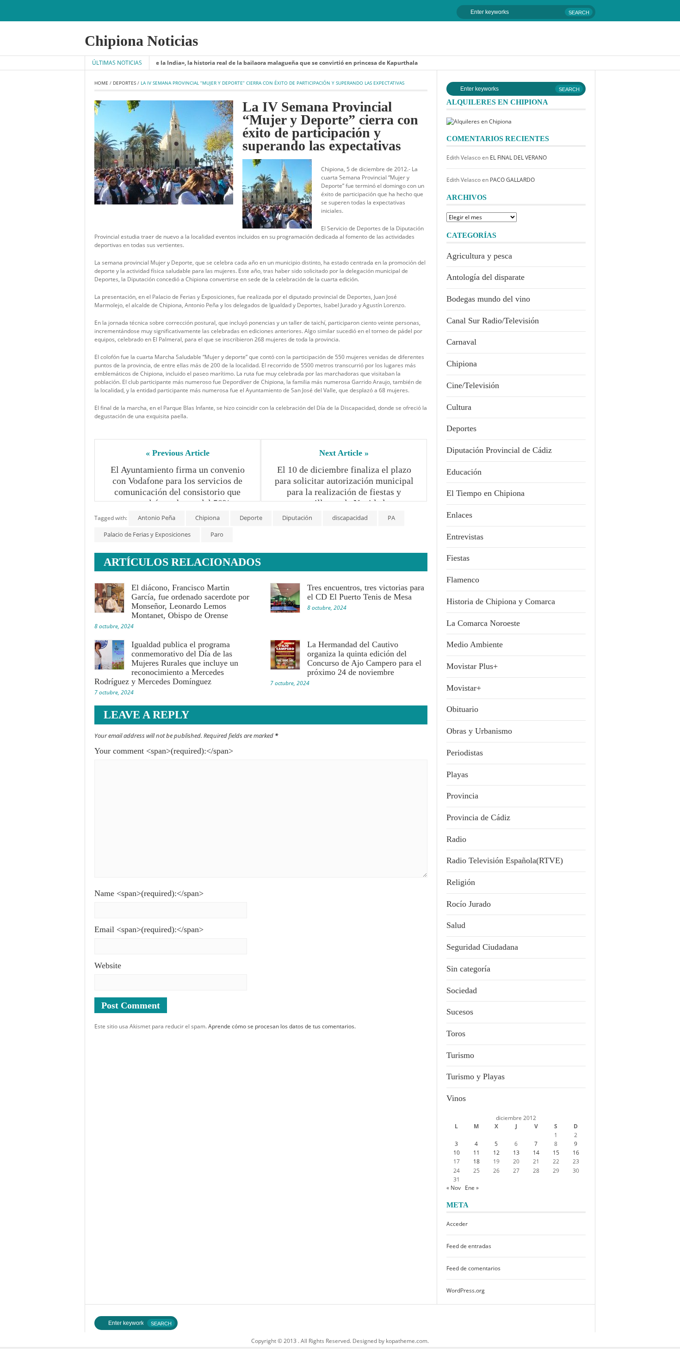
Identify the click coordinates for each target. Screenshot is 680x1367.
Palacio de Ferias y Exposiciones (147, 534)
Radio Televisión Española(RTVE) (504, 860)
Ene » (472, 1188)
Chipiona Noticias (141, 40)
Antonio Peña (156, 517)
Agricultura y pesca (479, 255)
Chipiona (207, 517)
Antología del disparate (485, 277)
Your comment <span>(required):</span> (163, 751)
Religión (460, 882)
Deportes (124, 83)
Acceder (457, 1224)
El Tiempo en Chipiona (485, 493)
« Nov (453, 1188)
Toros (455, 1033)
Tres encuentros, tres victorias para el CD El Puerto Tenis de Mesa (365, 592)
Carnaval (461, 341)
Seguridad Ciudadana (482, 947)
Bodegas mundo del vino (488, 298)
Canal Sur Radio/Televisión (492, 320)
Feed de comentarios (473, 1268)
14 (536, 1153)
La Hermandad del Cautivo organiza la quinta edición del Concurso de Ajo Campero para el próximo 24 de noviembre (364, 658)
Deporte (251, 517)
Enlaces (459, 515)
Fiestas (458, 558)
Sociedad (461, 990)
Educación (464, 471)
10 (456, 1153)
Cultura (458, 407)
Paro (216, 534)
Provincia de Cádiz (478, 817)
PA (391, 517)
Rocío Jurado (468, 904)
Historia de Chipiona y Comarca (500, 601)
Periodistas (464, 752)
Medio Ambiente (474, 644)
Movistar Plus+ (472, 666)
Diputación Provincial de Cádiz (499, 450)
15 (556, 1153)
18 (476, 1161)
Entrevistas (464, 536)
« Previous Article (178, 453)
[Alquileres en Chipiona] (479, 121)
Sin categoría (468, 968)
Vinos (456, 1098)
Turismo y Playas (475, 1076)
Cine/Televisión (472, 385)
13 (516, 1153)
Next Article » (344, 453)
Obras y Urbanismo (479, 731)
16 (576, 1153)
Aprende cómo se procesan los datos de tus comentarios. (282, 1026)
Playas (457, 774)
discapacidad (350, 517)
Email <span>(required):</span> (149, 929)
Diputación (297, 517)
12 (496, 1153)
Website (107, 965)
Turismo (460, 1055)
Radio (456, 839)
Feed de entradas (468, 1246)
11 (476, 1153)
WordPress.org (465, 1290)
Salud (455, 925)
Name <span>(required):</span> (149, 893)
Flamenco (462, 579)
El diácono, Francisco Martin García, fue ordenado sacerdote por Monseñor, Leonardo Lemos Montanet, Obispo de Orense (190, 601)
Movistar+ (463, 688)
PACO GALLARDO (512, 180)
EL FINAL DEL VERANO (518, 157)
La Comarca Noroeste (483, 623)
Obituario (462, 709)
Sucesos (459, 1011)
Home (101, 83)
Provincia (462, 795)
